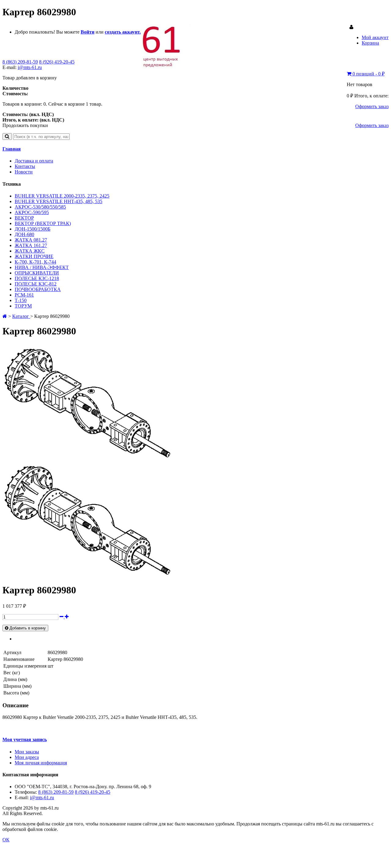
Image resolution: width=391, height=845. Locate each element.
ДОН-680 (24, 234)
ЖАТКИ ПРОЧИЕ (34, 256)
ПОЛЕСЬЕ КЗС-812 (36, 283)
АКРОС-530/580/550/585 (40, 206)
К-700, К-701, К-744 (35, 261)
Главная (11, 148)
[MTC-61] (166, 67)
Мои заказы (27, 751)
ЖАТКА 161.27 (31, 245)
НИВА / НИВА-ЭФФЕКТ (42, 267)
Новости (24, 171)
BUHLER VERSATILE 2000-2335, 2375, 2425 (62, 196)
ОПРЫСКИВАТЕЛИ (37, 272)
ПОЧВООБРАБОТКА (38, 289)
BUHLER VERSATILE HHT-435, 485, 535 (58, 201)
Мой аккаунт (375, 37)
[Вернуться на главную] (4, 316)
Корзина (370, 43)
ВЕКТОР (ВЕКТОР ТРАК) (43, 223)
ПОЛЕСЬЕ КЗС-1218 (37, 278)
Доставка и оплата (34, 160)
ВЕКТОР (24, 217)
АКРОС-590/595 (32, 212)
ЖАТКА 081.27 (31, 239)
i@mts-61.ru (30, 67)
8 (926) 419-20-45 (57, 61)
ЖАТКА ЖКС (30, 250)
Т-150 (21, 300)
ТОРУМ (23, 305)
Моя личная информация (41, 762)
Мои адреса (27, 757)
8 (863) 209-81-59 (20, 61)
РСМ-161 (24, 294)
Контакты (25, 166)
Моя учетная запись (24, 739)
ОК (5, 839)
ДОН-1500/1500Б (32, 228)
